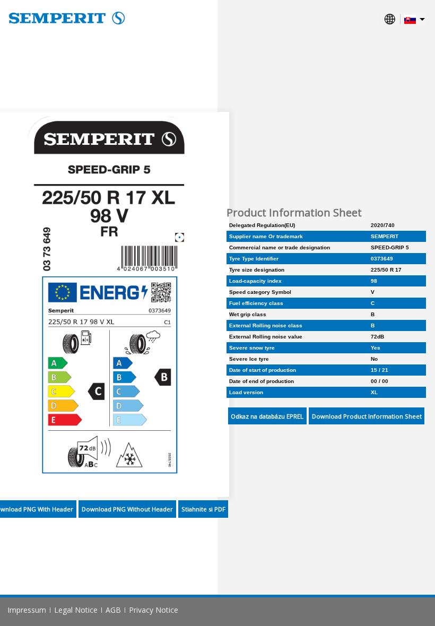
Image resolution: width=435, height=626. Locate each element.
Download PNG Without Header (127, 509)
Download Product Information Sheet (367, 416)
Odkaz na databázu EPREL (267, 416)
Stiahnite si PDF (203, 509)
